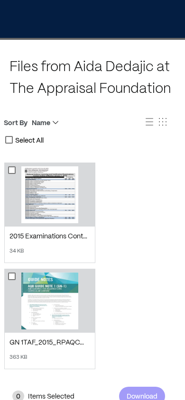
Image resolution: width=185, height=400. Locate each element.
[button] (150, 122)
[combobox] (9, 140)
